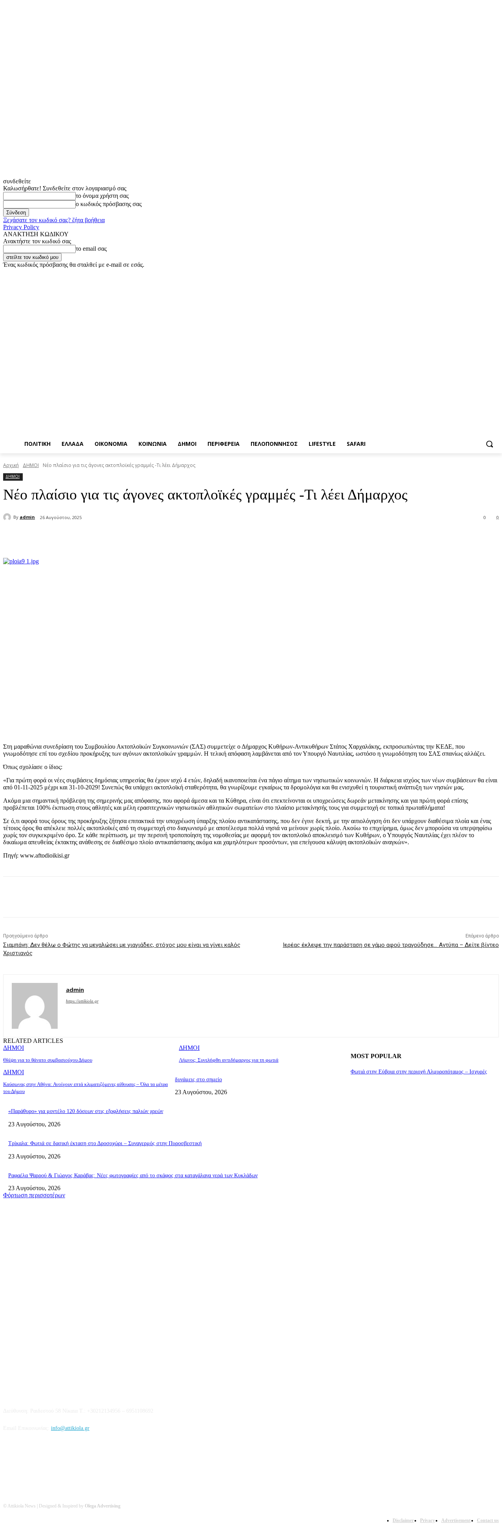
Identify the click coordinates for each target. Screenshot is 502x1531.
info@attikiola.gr (70, 1428)
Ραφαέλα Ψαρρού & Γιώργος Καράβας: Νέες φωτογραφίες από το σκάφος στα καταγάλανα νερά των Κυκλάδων (133, 1175)
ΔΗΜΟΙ (31, 465)
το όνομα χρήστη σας (102, 195)
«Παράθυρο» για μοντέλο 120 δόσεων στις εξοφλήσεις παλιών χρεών (85, 1111)
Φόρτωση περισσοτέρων (34, 1195)
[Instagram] (461, 274)
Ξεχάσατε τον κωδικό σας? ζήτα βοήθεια (54, 220)
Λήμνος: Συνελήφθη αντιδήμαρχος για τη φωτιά (228, 1060)
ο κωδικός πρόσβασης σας (109, 204)
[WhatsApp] (164, 538)
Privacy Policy (21, 227)
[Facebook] (450, 274)
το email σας (91, 248)
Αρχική (11, 465)
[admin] (8, 517)
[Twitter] (472, 274)
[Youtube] (494, 274)
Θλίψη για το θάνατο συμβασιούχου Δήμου (47, 1060)
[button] (489, 443)
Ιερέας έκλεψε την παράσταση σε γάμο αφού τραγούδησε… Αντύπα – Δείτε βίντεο (391, 944)
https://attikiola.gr (82, 1001)
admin (27, 517)
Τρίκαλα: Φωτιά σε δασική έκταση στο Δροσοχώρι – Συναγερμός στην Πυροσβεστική (105, 1143)
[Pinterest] (136, 538)
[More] (192, 538)
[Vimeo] (483, 274)
